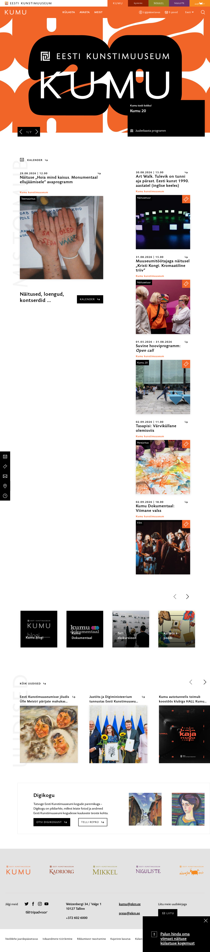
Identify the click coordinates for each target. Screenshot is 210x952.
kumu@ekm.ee (130, 904)
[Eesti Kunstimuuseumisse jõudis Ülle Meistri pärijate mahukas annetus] (49, 737)
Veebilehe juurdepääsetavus (21, 938)
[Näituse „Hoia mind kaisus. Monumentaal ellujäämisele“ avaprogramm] (61, 237)
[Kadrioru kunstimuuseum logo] (138, 3)
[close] (206, 921)
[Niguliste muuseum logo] (179, 3)
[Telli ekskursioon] (130, 632)
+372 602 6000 (76, 918)
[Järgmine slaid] (36, 132)
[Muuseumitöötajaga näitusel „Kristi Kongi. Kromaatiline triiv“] (163, 307)
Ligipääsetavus (151, 12)
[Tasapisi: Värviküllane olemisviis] (163, 467)
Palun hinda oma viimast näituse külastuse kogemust (177, 939)
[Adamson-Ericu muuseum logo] (199, 3)
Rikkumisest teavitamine (91, 938)
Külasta (69, 12)
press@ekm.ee (129, 913)
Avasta (85, 12)
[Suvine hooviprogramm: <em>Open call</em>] (163, 387)
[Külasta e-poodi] (176, 632)
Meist (98, 12)
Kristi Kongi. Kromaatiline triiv (156, 111)
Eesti (188, 12)
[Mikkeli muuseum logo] (158, 3)
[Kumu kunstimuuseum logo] (117, 3)
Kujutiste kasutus (120, 938)
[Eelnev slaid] (20, 132)
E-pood (173, 12)
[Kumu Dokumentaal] (84, 632)
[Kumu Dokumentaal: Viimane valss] (163, 547)
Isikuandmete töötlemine (58, 938)
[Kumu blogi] (39, 632)
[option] (166, 118)
